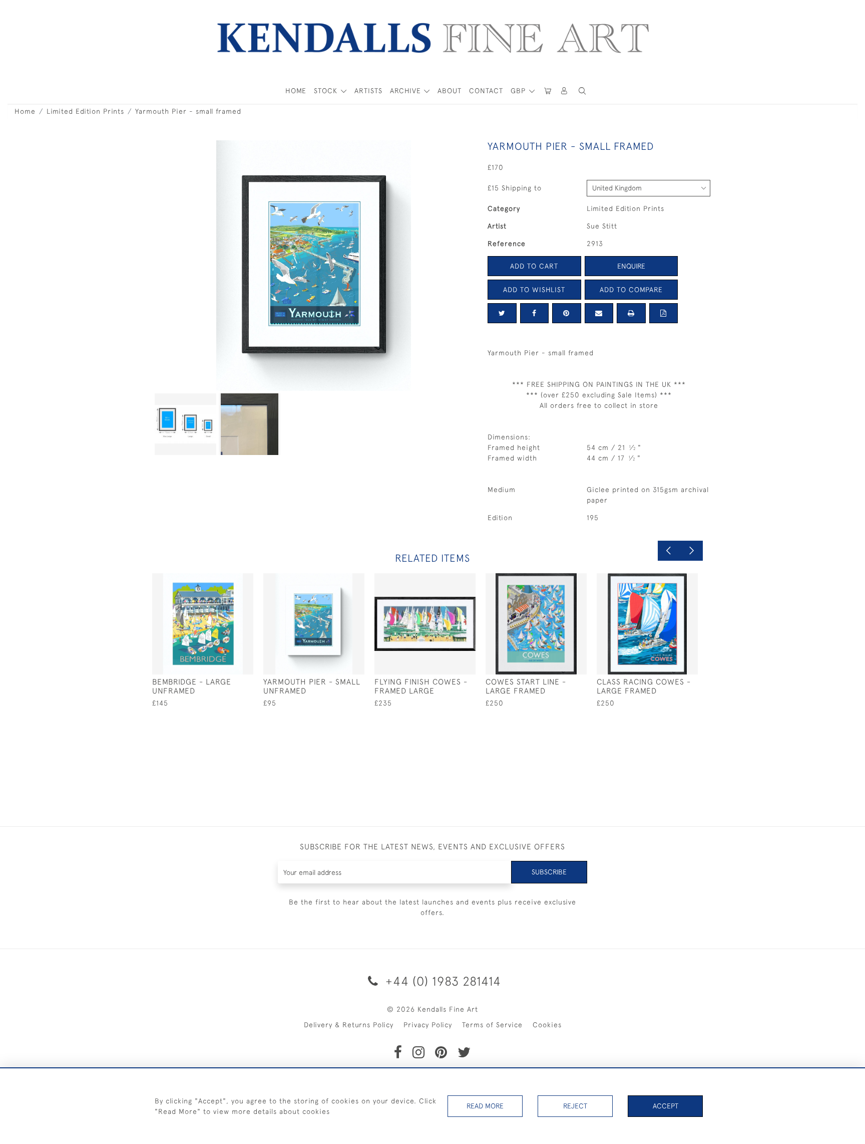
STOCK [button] (327, 91)
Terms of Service (492, 1025)
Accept (665, 1106)
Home (25, 111)
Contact (486, 91)
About (450, 91)
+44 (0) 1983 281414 (441, 981)
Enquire (631, 266)
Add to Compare (631, 290)
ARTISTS (368, 91)
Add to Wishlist (534, 290)
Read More (485, 1106)
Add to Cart (534, 266)
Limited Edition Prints (85, 111)
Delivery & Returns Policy (348, 1025)
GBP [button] (519, 91)
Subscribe (549, 872)
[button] (582, 91)
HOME (295, 91)
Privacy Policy (427, 1025)
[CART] (548, 91)
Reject (575, 1106)
